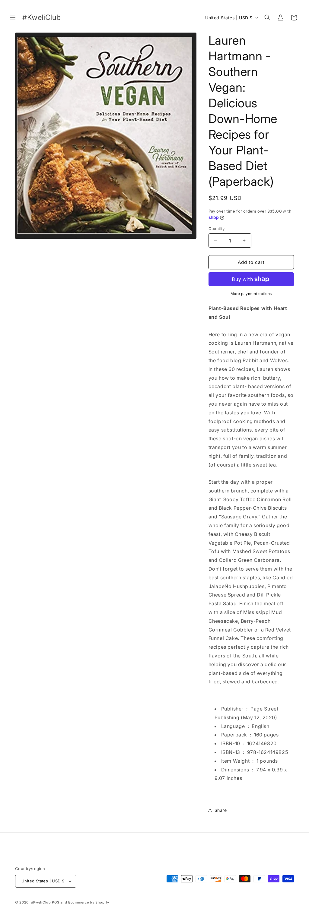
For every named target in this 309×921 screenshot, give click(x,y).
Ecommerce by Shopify (88, 902)
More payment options (251, 293)
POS (55, 902)
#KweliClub (41, 902)
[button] (12, 17)
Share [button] (221, 810)
